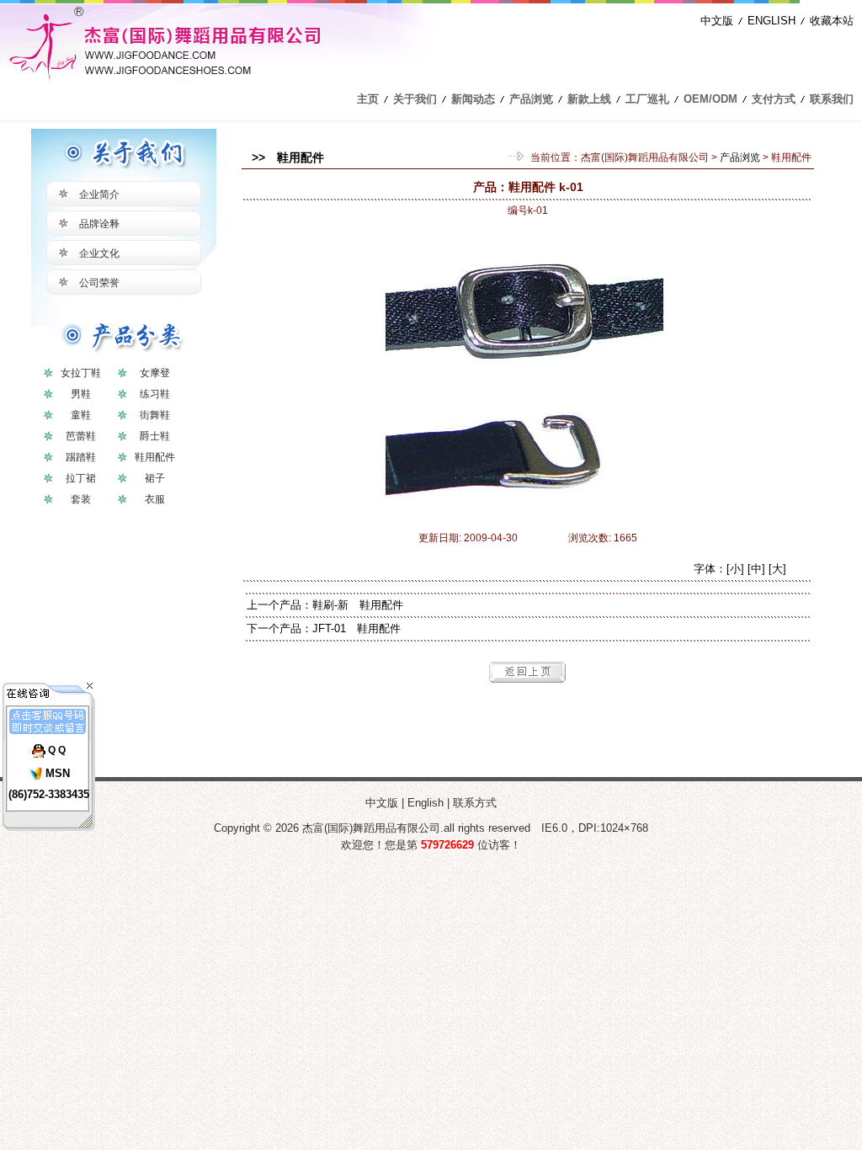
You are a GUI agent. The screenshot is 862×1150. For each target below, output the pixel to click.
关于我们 (415, 99)
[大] (777, 568)
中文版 (716, 20)
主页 (368, 99)
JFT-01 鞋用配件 (356, 628)
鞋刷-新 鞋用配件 (357, 605)
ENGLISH (771, 20)
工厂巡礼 (647, 99)
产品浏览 (531, 99)
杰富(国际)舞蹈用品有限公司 (645, 157)
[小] (735, 568)
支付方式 (773, 99)
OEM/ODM (710, 99)
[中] (756, 568)
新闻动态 (473, 99)
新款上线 (589, 99)
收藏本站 (832, 20)
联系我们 (832, 99)
